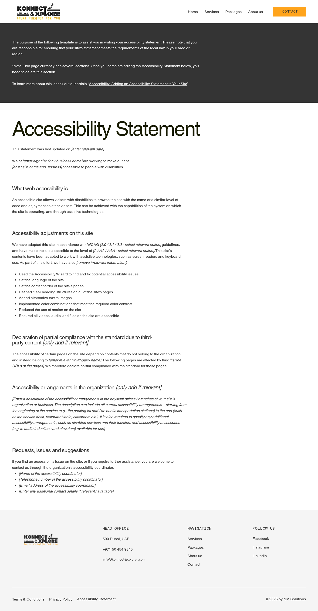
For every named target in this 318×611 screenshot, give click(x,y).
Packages (195, 547)
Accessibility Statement (96, 599)
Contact (193, 564)
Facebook (261, 538)
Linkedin (260, 556)
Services (194, 539)
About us (194, 556)
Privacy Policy (60, 599)
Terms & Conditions (28, 599)
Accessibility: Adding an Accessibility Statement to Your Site (138, 84)
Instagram (261, 547)
